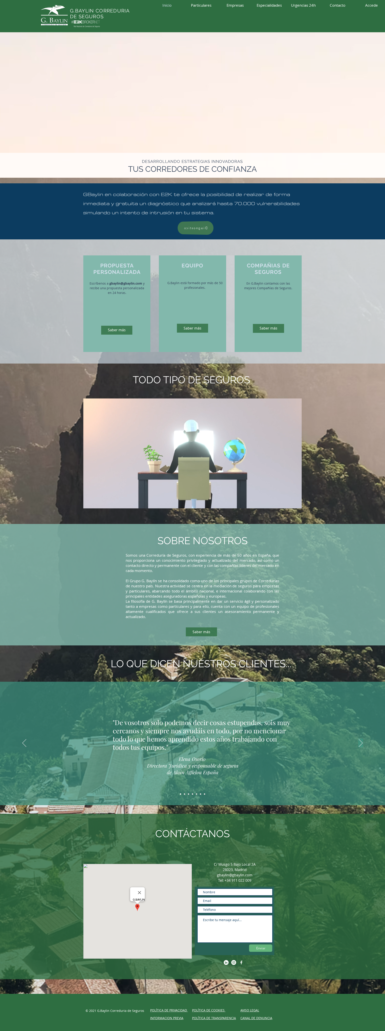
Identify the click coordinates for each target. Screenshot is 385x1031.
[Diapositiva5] (204, 794)
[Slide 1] (180, 794)
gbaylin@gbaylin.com (125, 283)
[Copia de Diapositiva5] (196, 794)
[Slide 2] (184, 794)
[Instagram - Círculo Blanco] (233, 962)
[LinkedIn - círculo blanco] (226, 962)
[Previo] (24, 743)
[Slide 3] (188, 794)
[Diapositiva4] (192, 794)
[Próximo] (361, 743)
